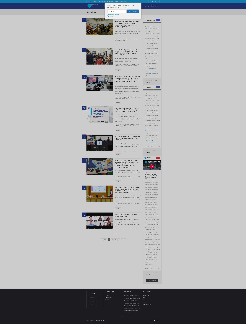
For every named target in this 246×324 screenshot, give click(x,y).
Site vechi (145, 297)
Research (134, 150)
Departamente (123, 1)
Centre (144, 299)
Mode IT (122, 125)
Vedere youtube (157, 158)
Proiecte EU (135, 39)
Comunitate (155, 5)
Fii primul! (148, 82)
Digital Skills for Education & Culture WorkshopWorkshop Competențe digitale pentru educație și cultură (127, 110)
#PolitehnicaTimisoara (149, 71)
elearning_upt (151, 20)
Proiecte (124, 150)
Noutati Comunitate (128, 39)
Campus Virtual (146, 295)
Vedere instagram (157, 20)
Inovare (147, 5)
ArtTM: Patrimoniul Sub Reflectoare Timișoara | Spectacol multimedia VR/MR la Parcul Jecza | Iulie (151, 176)
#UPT (153, 70)
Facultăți (107, 295)
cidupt (149, 87)
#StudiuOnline (155, 73)
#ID (155, 71)
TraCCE (134, 67)
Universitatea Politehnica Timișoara (105, 1)
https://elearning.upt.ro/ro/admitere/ (152, 129)
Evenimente (117, 39)
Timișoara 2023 (128, 67)
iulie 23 (158, 268)
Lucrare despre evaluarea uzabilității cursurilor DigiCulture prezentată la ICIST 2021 (127, 138)
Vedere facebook (157, 87)
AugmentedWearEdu (126, 64)
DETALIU (117, 44)
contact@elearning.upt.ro (94, 305)
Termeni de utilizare (147, 304)
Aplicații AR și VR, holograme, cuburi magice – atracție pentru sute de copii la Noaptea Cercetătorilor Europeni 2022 (127, 52)
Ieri (159, 75)
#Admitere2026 (148, 70)
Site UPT (107, 299)
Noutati (122, 39)
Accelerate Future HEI (126, 37)
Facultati (116, 1)
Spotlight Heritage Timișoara (120, 40)
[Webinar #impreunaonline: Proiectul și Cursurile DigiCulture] (99, 221)
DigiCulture (138, 37)
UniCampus (145, 302)
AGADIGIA (119, 124)
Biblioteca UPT (108, 302)
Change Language (133, 11)
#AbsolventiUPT (148, 73)
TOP (123, 316)
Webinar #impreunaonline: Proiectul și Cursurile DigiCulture (128, 215)
